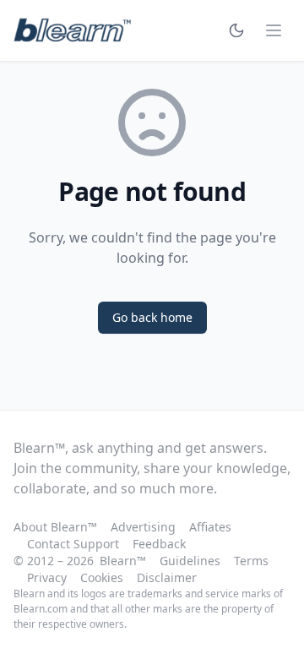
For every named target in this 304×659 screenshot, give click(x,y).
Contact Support (73, 544)
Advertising (143, 527)
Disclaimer (167, 577)
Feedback (159, 544)
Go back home (152, 317)
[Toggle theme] (236, 30)
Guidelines (190, 561)
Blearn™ (123, 561)
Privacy (47, 577)
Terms (251, 561)
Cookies (101, 577)
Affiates (210, 527)
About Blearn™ (55, 527)
